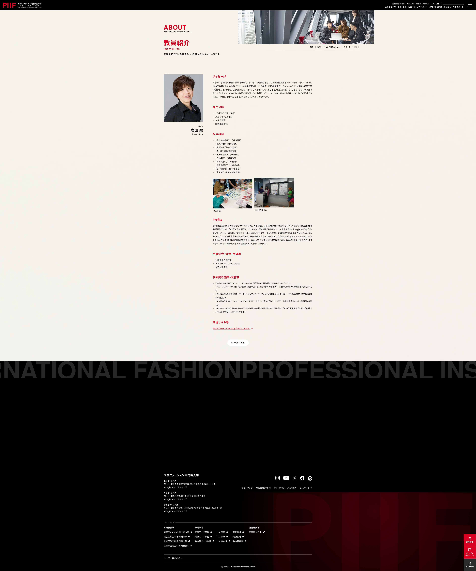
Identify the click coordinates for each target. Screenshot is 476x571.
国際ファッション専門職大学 (177, 531)
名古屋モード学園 (203, 541)
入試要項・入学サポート (454, 7)
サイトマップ (247, 487)
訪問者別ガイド (398, 3)
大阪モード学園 (202, 536)
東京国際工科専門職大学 (175, 536)
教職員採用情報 (263, 487)
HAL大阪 (221, 536)
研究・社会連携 (435, 7)
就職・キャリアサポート (417, 7)
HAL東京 (221, 531)
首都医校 (237, 531)
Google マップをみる (174, 487)
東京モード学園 (202, 531)
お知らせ (410, 3)
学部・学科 (402, 7)
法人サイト (304, 487)
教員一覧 (347, 47)
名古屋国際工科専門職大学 (176, 545)
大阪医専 (237, 536)
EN (437, 3)
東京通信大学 (255, 531)
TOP (311, 47)
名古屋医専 (238, 541)
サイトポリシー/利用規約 (285, 487)
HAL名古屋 (222, 541)
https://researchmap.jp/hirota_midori (231, 328)
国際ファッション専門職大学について (328, 47)
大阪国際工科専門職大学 (175, 541)
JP (432, 3)
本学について (390, 7)
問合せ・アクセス (422, 3)
